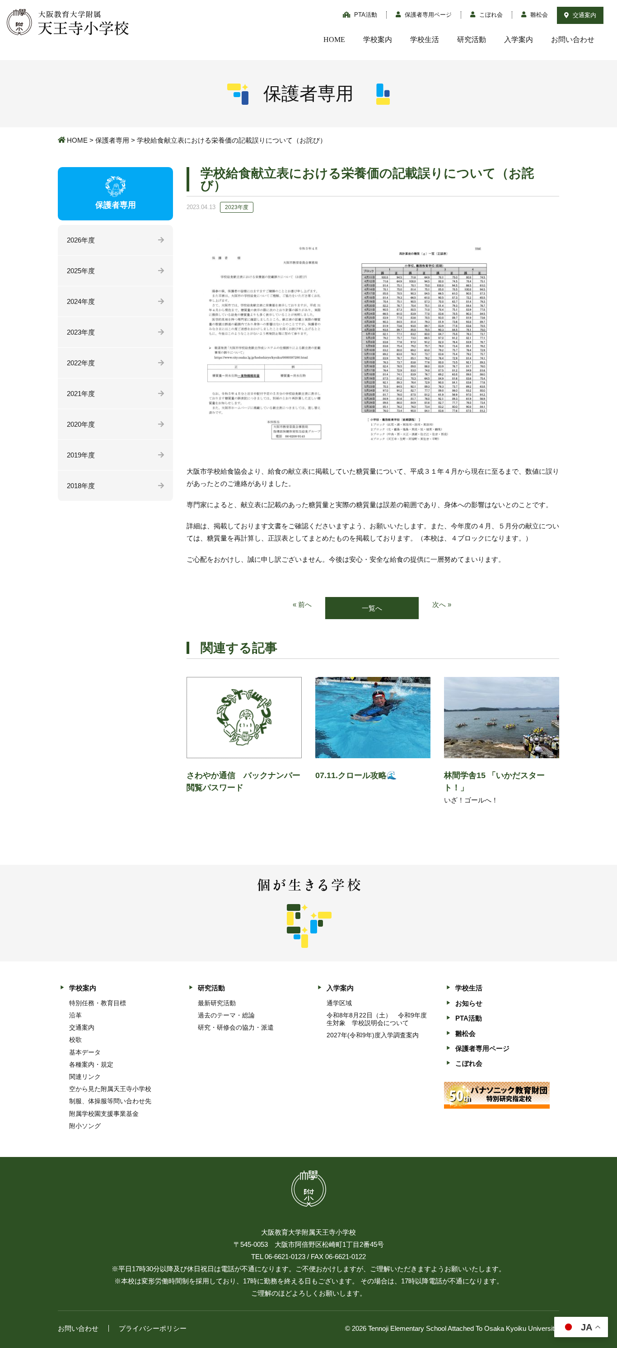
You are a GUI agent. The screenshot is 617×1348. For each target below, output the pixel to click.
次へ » (441, 604)
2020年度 (81, 424)
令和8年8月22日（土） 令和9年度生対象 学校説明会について (377, 1019)
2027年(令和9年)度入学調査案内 (373, 1035)
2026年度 (81, 240)
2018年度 (81, 486)
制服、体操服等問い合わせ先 (110, 1101)
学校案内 (377, 39)
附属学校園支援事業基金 (104, 1113)
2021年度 (81, 393)
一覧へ (372, 608)
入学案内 (518, 39)
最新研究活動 (217, 1003)
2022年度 (81, 363)
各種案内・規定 (91, 1064)
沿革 (75, 1015)
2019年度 (81, 455)
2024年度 (81, 301)
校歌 (75, 1039)
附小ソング (85, 1125)
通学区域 (339, 1003)
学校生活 (424, 39)
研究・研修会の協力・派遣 (236, 1027)
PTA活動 (364, 14)
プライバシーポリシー (153, 1328)
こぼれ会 (490, 14)
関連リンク (85, 1076)
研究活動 (471, 39)
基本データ (85, 1052)
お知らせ (468, 1003)
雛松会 (538, 14)
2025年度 (81, 271)
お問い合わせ (572, 39)
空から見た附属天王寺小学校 (110, 1088)
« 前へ (302, 604)
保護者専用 (112, 140)
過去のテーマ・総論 (226, 1015)
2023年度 (81, 332)
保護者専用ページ (427, 14)
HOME (334, 39)
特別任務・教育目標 (97, 1003)
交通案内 (583, 15)
